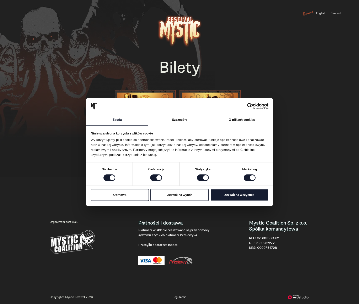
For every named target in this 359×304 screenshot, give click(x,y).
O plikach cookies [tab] (242, 120)
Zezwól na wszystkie (239, 195)
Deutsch (336, 13)
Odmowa (119, 195)
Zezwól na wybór (179, 195)
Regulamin (179, 297)
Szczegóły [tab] (179, 120)
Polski (307, 13)
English (321, 13)
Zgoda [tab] (117, 120)
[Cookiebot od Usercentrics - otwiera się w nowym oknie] (250, 106)
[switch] (156, 177)
